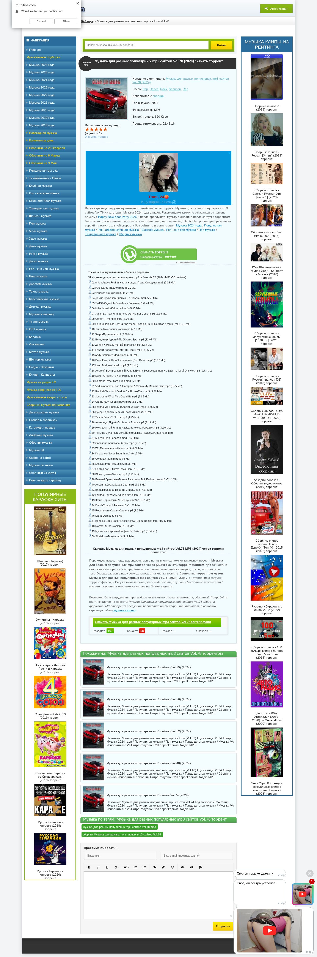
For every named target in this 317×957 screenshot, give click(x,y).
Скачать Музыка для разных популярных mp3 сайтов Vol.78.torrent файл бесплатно (153, 625)
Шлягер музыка (40, 359)
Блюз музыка (38, 276)
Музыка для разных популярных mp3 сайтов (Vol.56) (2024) (149, 699)
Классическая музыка (44, 299)
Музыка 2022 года (42, 95)
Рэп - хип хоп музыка (181, 229)
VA (128, 745)
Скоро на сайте (40, 457)
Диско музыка (38, 261)
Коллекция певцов (42, 427)
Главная (35, 49)
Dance (154, 89)
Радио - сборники (41, 367)
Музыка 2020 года (42, 110)
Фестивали (36, 344)
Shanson (175, 89)
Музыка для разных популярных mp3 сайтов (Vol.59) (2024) (149, 667)
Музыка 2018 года (42, 125)
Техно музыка (39, 291)
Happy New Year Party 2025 (117, 216)
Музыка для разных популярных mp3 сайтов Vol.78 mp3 (119, 827)
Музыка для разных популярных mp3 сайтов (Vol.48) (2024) (149, 763)
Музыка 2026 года (42, 64)
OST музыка (37, 329)
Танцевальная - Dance (45, 178)
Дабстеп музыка (40, 284)
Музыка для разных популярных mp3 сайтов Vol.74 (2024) (148, 795)
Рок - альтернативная (44, 193)
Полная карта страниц (45, 480)
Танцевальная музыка (100, 234)
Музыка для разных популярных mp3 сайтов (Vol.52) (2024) (149, 731)
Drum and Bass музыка (45, 200)
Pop (145, 89)
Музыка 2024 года (189, 225)
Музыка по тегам (41, 465)
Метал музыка (39, 352)
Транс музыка (39, 321)
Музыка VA (36, 450)
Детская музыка (40, 306)
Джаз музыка (38, 246)
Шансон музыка (152, 229)
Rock (163, 89)
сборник (158, 96)
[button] (89, 867)
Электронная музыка (44, 208)
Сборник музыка (130, 234)
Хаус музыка (38, 238)
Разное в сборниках (43, 420)
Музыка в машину (41, 314)
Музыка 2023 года (42, 87)
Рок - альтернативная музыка (118, 229)
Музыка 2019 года (42, 117)
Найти (221, 45)
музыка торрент (124, 610)
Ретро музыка (38, 253)
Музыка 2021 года (42, 102)
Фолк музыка (38, 231)
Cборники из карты (42, 473)
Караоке (35, 337)
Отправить (223, 926)
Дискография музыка (44, 412)
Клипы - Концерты (42, 374)
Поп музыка (207, 229)
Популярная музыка (43, 170)
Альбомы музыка (41, 435)
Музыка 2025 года (42, 72)
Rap (185, 89)
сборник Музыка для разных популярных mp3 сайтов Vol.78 (122, 834)
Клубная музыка (40, 185)
